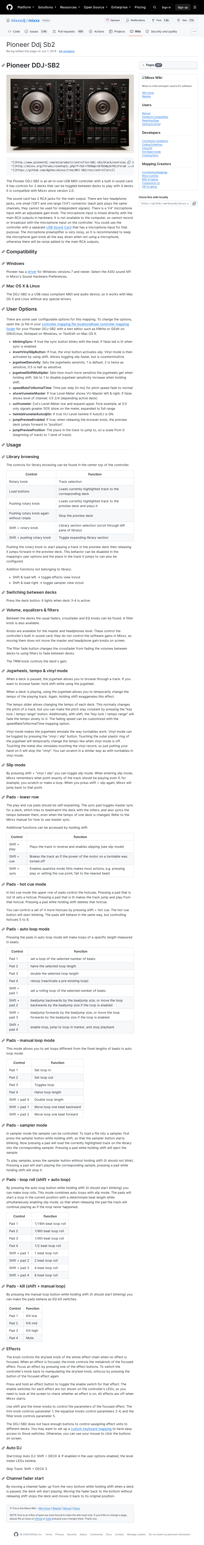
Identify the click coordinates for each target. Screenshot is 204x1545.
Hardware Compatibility (155, 116)
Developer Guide (151, 151)
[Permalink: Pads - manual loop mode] (3, 1040)
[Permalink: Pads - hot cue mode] (3, 884)
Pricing (140, 7)
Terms (48, 1534)
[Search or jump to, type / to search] (154, 7)
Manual (67, 1508)
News (77, 1508)
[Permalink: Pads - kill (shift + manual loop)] (3, 1286)
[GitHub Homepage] (16, 1534)
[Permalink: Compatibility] (3, 251)
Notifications (138, 20)
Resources (68, 7)
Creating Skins (150, 155)
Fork (162, 20)
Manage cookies (136, 1534)
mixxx (34, 20)
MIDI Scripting (150, 179)
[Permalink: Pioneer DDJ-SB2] (3, 65)
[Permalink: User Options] (3, 309)
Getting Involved (151, 123)
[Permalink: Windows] (3, 263)
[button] (129, 162)
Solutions (45, 7)
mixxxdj (18, 20)
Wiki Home (44, 1508)
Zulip (48, 1518)
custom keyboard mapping (91, 1429)
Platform (24, 7)
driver (32, 272)
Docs (109, 1534)
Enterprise (119, 7)
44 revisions (67, 51)
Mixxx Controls (150, 175)
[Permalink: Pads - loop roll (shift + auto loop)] (3, 1180)
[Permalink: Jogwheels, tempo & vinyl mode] (3, 671)
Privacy (59, 1534)
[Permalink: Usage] (3, 444)
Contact (119, 1534)
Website (56, 1508)
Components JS (151, 182)
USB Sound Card (59, 227)
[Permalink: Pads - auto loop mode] (3, 929)
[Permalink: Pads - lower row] (3, 797)
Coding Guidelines (152, 144)
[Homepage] (9, 7)
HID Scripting (149, 186)
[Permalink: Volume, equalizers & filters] (3, 610)
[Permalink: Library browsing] (3, 457)
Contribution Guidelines (155, 140)
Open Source (94, 7)
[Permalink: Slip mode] (3, 765)
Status (83, 1534)
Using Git (147, 148)
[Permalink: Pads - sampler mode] (3, 1125)
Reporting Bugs (150, 120)
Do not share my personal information (169, 1534)
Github (38, 1518)
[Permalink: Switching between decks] (3, 592)
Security (71, 1534)
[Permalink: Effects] (3, 1349)
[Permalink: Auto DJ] (3, 1448)
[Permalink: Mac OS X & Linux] (3, 286)
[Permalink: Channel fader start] (3, 1478)
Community (96, 1534)
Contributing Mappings (154, 172)
